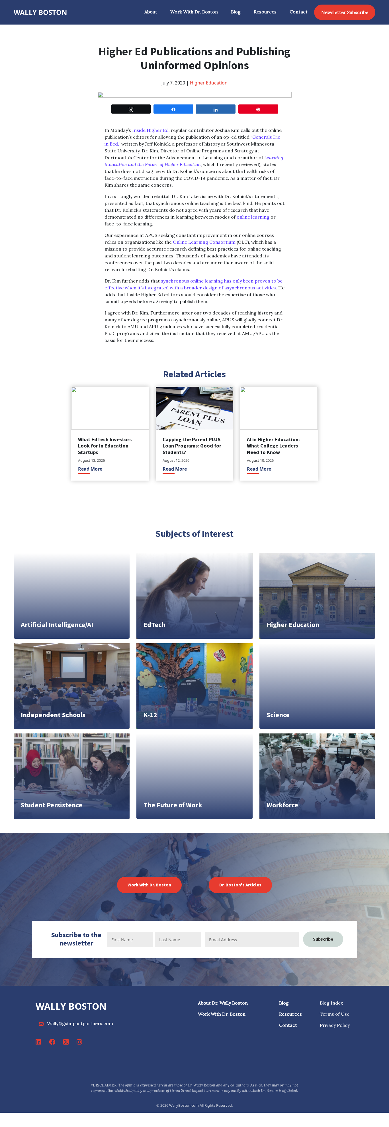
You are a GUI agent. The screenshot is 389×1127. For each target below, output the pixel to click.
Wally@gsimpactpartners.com (80, 1023)
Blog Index (331, 1003)
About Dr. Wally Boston (223, 1003)
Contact (299, 12)
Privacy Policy (335, 1025)
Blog (236, 12)
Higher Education (209, 83)
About (150, 12)
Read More (90, 469)
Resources (265, 12)
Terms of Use (334, 1014)
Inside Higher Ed (150, 130)
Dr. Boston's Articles (240, 885)
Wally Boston (40, 12)
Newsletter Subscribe (344, 12)
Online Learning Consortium (204, 242)
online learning (253, 217)
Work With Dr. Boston (194, 12)
